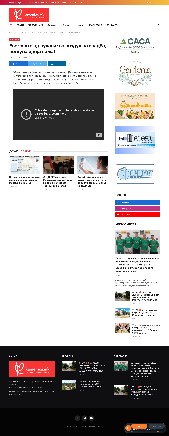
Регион (79, 25)
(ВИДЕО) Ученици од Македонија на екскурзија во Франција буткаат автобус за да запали (57, 181)
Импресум (78, 3)
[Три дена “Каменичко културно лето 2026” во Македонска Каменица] (69, 385)
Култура (51, 25)
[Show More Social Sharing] (69, 63)
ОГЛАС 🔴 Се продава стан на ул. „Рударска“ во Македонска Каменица (145, 312)
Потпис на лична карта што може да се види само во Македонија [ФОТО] (24, 180)
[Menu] (11, 25)
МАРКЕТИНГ (95, 25)
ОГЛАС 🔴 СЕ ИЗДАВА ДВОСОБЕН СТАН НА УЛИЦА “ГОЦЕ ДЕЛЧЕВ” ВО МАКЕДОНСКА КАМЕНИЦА (145, 296)
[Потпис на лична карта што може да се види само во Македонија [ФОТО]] (24, 165)
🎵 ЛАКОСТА (139, 426)
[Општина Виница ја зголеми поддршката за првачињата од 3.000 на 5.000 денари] (122, 328)
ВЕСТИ (20, 25)
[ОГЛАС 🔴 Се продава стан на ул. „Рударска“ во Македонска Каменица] (122, 313)
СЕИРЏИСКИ (14, 39)
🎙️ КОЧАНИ (156, 426)
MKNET (98, 426)
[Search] (158, 25)
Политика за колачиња (61, 3)
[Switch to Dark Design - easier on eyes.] (158, 3)
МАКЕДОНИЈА (35, 25)
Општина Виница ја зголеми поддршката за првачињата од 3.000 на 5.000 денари (146, 329)
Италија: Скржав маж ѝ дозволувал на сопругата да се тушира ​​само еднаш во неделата (92, 181)
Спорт (65, 25)
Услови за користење (37, 3)
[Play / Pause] (128, 428)
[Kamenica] (29, 15)
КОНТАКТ (111, 25)
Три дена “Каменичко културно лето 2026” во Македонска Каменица (90, 384)
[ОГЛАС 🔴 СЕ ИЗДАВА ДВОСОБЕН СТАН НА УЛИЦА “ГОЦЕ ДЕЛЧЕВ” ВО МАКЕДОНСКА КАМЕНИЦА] (122, 296)
